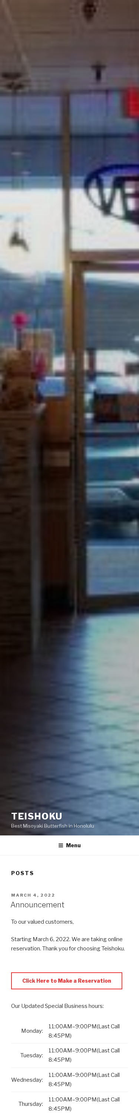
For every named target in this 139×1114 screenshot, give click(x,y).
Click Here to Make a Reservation (66, 980)
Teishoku (37, 816)
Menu (73, 845)
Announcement (37, 904)
